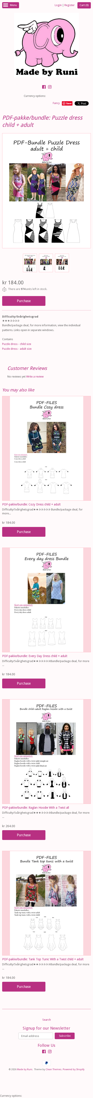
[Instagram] (49, 87)
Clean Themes (53, 1069)
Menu (13, 5)
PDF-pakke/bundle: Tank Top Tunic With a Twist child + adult (42, 959)
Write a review (35, 376)
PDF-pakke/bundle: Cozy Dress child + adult (31, 504)
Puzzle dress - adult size (17, 348)
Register (69, 5)
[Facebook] (44, 87)
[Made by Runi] (46, 46)
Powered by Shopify (73, 1069)
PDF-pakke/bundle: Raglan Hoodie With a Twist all (35, 807)
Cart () (84, 5)
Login (58, 5)
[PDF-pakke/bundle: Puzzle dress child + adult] (30, 263)
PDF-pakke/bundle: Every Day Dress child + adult (34, 656)
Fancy (56, 103)
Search (46, 1019)
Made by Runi (24, 1069)
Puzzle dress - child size (16, 344)
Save (69, 103)
